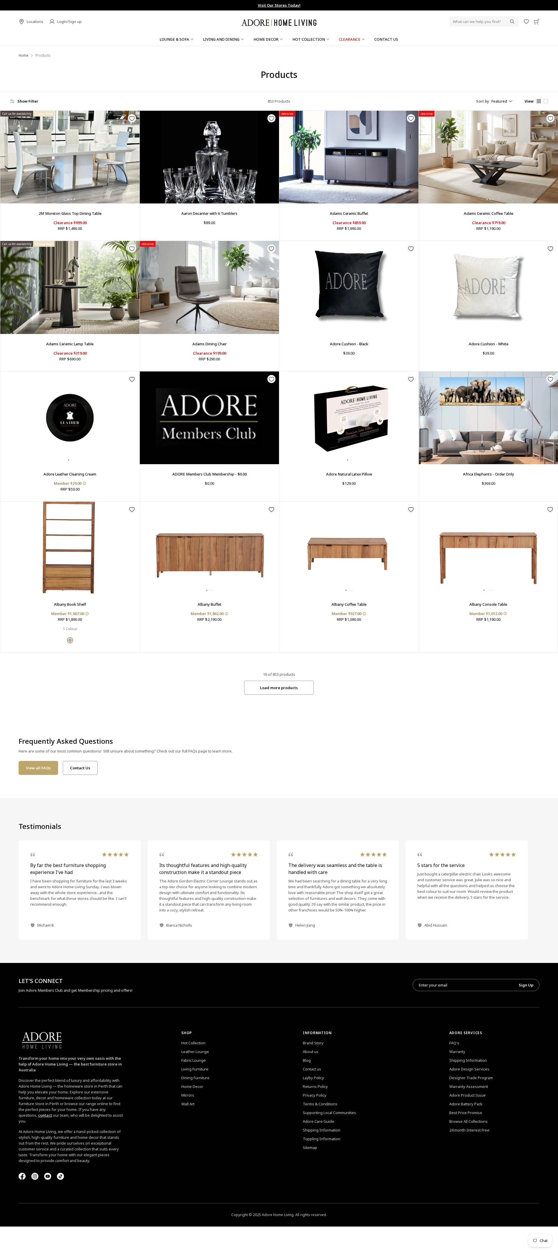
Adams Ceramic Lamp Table (70, 343)
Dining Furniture (195, 1077)
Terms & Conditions (320, 1104)
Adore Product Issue (467, 1095)
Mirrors (187, 1095)
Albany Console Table (488, 604)
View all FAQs (38, 768)
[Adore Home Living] (279, 21)
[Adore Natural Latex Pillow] (349, 417)
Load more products (279, 687)
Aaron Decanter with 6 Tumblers (209, 213)
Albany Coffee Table (349, 604)
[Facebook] (22, 1176)
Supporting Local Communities (329, 1112)
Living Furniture (194, 1069)
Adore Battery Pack (465, 1104)
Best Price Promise (465, 1112)
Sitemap (310, 1147)
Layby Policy (313, 1077)
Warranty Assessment (468, 1086)
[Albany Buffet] (209, 548)
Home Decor (192, 1086)
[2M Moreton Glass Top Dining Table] (70, 157)
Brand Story (313, 1042)
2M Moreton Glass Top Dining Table (70, 213)
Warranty (457, 1051)
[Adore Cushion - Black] (349, 287)
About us (311, 1051)
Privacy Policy (314, 1095)
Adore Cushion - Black (349, 343)
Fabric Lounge (193, 1060)
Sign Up (526, 985)
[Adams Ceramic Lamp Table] (70, 287)
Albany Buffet (209, 604)
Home (23, 55)
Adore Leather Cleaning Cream (70, 474)
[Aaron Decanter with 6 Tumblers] (209, 157)
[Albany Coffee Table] (349, 548)
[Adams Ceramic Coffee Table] (488, 157)
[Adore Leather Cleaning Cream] (70, 417)
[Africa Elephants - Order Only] (488, 417)
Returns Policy (315, 1086)
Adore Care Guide (318, 1121)
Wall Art (187, 1104)
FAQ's (454, 1042)
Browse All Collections (468, 1121)
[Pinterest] (47, 1176)
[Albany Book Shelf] (70, 548)
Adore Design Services (469, 1069)
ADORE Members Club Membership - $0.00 (209, 474)
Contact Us (80, 768)
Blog (307, 1060)
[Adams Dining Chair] (209, 287)
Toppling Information (321, 1138)
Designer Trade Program (471, 1077)
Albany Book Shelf (70, 604)
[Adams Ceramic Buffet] (349, 157)
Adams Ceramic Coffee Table (488, 213)
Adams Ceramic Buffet (349, 213)
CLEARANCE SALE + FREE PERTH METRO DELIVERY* (279, 5)
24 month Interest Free (469, 1130)
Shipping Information (321, 1130)
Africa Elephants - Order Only (488, 474)
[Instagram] (34, 1176)
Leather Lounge (195, 1051)
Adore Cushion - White (488, 343)
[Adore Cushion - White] (488, 287)
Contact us (312, 1069)
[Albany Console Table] (488, 548)
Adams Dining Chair (209, 343)
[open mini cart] (536, 21)
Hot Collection (193, 1042)
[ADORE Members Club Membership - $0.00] (209, 417)
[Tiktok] (60, 1176)
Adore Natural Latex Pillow (349, 474)
